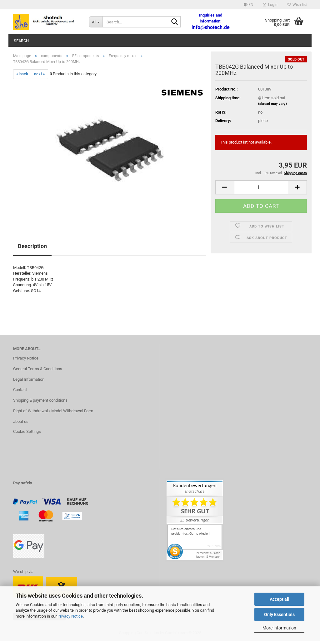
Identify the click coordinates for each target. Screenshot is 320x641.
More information (279, 627)
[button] (248, 4)
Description (32, 246)
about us (20, 421)
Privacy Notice (70, 616)
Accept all (279, 599)
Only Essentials (279, 614)
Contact (20, 389)
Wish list (299, 4)
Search (21, 40)
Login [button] (272, 4)
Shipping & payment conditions (40, 400)
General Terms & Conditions (37, 368)
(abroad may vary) (272, 104)
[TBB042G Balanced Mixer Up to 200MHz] (109, 148)
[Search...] (175, 22)
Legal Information (28, 379)
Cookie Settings (27, 431)
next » (39, 73)
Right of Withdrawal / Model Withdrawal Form (53, 411)
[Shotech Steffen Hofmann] (46, 21)
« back (22, 73)
